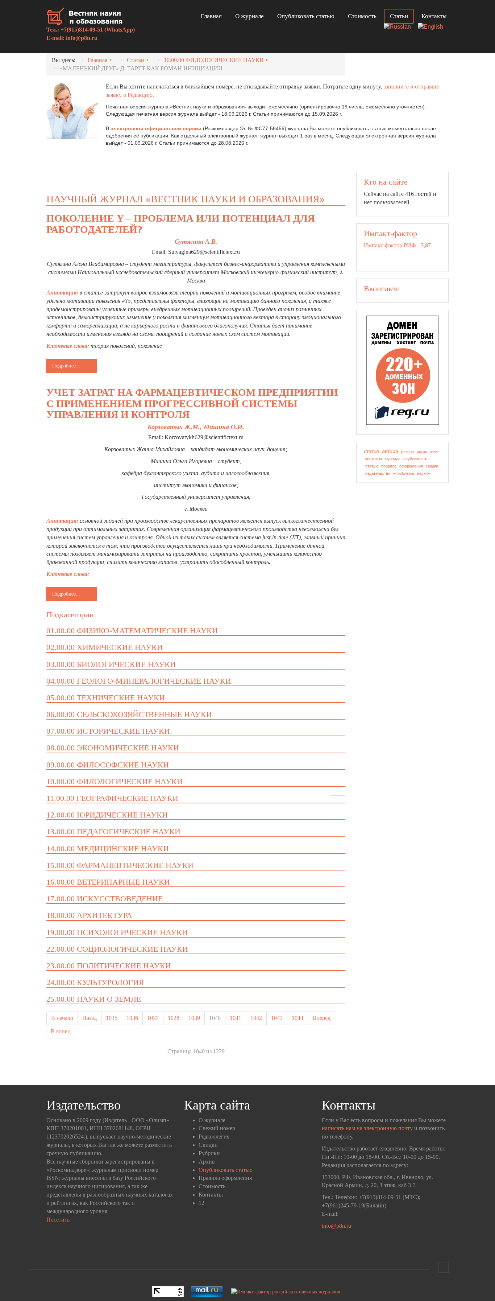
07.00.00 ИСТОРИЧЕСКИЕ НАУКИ (108, 731)
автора (390, 451)
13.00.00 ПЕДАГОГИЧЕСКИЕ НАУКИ (113, 831)
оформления (411, 466)
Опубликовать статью (305, 16)
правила (388, 466)
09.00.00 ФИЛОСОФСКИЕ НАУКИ (107, 764)
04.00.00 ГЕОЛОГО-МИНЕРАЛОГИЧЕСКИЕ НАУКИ (138, 681)
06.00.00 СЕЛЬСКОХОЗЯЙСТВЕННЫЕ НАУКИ (129, 714)
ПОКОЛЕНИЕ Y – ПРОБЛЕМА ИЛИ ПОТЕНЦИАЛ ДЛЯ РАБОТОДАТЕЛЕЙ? (180, 224)
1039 (194, 1018)
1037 (153, 1018)
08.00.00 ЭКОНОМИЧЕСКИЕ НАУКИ (112, 747)
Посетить (58, 1219)
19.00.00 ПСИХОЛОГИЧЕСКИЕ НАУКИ (117, 932)
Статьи (399, 16)
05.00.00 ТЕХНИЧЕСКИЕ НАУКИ (105, 697)
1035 (111, 1018)
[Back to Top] (443, 1268)
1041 (235, 1018)
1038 (173, 1018)
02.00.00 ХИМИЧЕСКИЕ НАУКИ (104, 647)
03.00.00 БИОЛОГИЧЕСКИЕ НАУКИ (111, 664)
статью (371, 466)
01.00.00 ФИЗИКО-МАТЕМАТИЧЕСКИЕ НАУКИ (132, 630)
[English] (433, 27)
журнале (392, 459)
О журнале (249, 16)
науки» (423, 473)
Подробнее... (66, 366)
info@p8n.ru (81, 38)
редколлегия (428, 451)
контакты (373, 459)
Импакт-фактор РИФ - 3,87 (397, 245)
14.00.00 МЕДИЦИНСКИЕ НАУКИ (107, 848)
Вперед (321, 1018)
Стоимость (362, 16)
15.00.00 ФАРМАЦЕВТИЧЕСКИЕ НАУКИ (120, 865)
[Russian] (400, 27)
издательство (377, 473)
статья (371, 451)
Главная (211, 16)
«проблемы (403, 473)
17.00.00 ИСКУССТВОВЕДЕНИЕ (104, 898)
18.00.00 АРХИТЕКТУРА (89, 915)
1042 (256, 1018)
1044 (297, 1018)
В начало (62, 1018)
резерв (407, 451)
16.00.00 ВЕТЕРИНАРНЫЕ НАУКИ (108, 881)
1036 (132, 1018)
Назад (89, 1018)
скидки (432, 466)
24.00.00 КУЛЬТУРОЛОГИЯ (95, 982)
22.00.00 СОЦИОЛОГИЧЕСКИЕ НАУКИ (117, 949)
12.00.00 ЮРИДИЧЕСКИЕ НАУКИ (107, 814)
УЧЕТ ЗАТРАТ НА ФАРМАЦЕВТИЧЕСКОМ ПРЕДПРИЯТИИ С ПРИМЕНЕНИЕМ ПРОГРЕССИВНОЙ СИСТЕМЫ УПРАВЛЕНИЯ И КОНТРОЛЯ (192, 403)
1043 (277, 1018)
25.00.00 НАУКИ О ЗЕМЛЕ (93, 999)
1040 (215, 1018)
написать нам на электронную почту (367, 1128)
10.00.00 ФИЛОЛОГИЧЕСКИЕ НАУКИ (114, 781)
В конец (61, 1031)
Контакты (433, 16)
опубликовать (416, 459)
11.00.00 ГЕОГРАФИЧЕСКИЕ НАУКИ (112, 798)
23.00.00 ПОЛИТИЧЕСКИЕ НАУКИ (108, 965)
